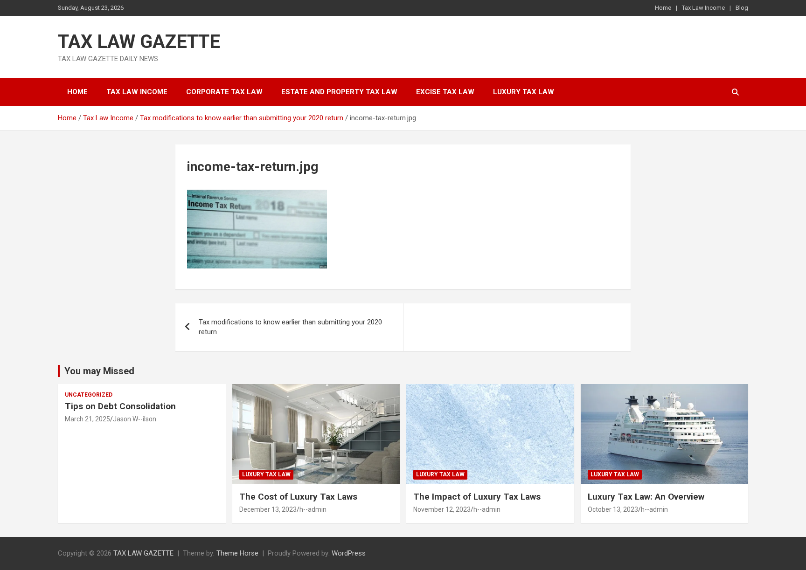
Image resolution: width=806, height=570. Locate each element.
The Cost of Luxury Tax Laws (298, 496)
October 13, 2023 (613, 509)
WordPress (349, 553)
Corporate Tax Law (224, 92)
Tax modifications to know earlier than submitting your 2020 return (290, 327)
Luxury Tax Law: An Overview (646, 496)
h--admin (313, 509)
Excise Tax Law (445, 92)
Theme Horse (237, 553)
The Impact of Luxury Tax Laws (477, 496)
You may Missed (99, 371)
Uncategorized (88, 394)
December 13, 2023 (268, 509)
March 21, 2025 (87, 419)
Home (663, 7)
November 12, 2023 (442, 509)
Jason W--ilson (134, 419)
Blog (742, 7)
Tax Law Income (703, 7)
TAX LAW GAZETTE (139, 42)
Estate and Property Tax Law (339, 92)
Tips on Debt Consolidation (121, 406)
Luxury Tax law (523, 92)
